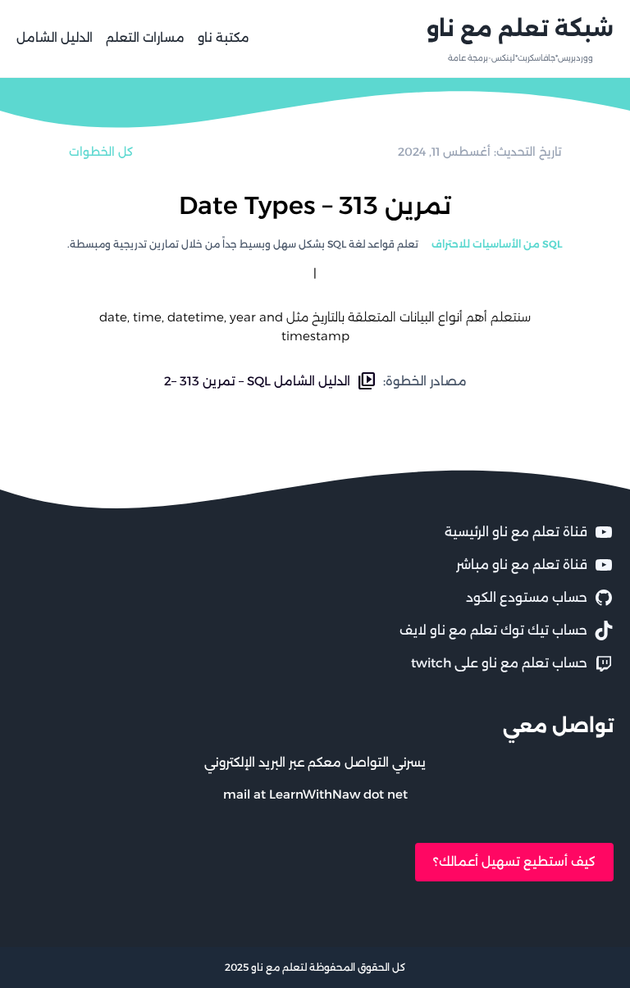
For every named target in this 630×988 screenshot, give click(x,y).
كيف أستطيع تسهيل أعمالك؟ (514, 861)
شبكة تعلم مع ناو (520, 29)
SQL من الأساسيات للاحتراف (497, 244)
